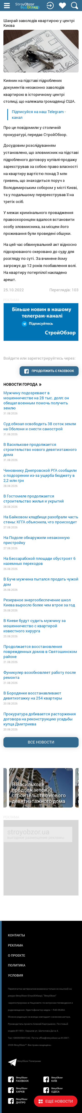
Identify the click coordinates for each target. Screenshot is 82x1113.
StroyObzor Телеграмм (29, 1061)
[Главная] (27, 6)
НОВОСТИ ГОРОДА (22, 384)
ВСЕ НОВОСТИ (41, 742)
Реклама (15, 945)
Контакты (16, 935)
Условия (15, 975)
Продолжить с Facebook (52, 371)
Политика (16, 965)
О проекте (16, 955)
